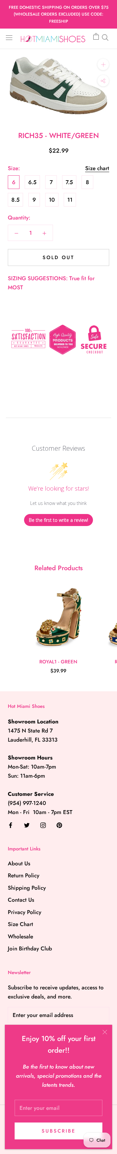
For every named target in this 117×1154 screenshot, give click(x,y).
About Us (19, 863)
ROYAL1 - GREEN (58, 661)
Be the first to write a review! (58, 520)
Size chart (97, 168)
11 (69, 200)
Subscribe (59, 1131)
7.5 (69, 182)
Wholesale (20, 936)
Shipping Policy (27, 888)
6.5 (32, 182)
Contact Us (21, 900)
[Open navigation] (9, 37)
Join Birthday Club (30, 948)
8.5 (15, 200)
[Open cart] (96, 36)
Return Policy (23, 875)
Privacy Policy (24, 912)
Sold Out (58, 257)
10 (52, 200)
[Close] (104, 1032)
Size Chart (20, 924)
